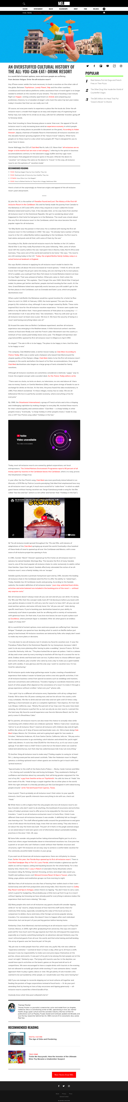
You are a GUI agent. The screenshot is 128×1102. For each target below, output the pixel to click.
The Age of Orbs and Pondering (43, 1039)
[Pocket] (107, 66)
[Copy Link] (114, 66)
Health (51, 9)
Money (76, 9)
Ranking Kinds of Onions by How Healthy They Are (29, 175)
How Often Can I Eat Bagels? (23, 178)
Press (70, 1093)
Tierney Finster (37, 13)
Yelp (48, 87)
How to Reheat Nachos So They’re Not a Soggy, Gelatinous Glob (33, 181)
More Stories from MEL (64, 1074)
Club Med (35, 147)
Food (85, 9)
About (57, 1093)
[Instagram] (121, 66)
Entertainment (38, 9)
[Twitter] (87, 66)
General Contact (64, 1096)
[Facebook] (94, 66)
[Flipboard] (101, 66)
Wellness (96, 9)
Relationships (63, 9)
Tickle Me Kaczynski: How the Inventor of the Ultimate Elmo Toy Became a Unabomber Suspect (52, 1058)
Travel (29, 13)
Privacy (64, 1093)
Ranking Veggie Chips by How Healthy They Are (28, 172)
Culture (25, 9)
